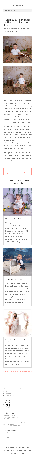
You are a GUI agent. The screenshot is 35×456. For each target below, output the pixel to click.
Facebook (7, 433)
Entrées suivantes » (25, 371)
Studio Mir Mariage (10, 450)
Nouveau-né (8, 393)
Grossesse (7, 391)
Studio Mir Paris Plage (23, 450)
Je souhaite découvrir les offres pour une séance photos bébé (17, 171)
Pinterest (7, 437)
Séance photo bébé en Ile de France (15, 219)
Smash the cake (9, 395)
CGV (23, 453)
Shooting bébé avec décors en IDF (15, 279)
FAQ (12, 453)
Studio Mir (25, 448)
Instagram (8, 435)
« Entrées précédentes (11, 371)
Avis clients (17, 453)
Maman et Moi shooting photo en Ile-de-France (17, 340)
